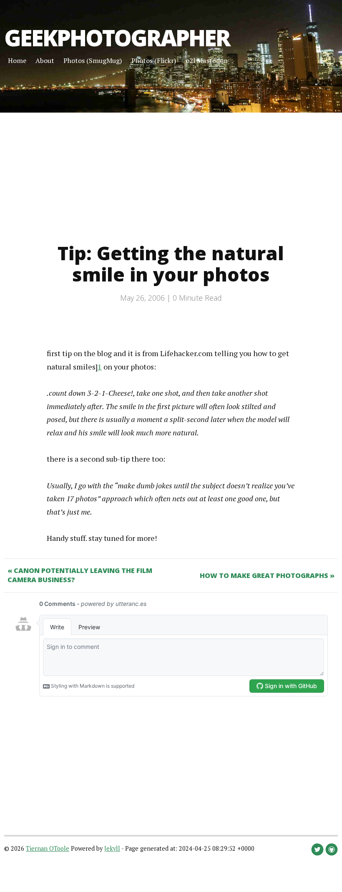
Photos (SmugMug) (92, 60)
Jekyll (112, 848)
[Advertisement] (171, 171)
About (44, 60)
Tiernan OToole (47, 848)
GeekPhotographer (117, 37)
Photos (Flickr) (153, 60)
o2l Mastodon (207, 60)
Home (17, 60)
